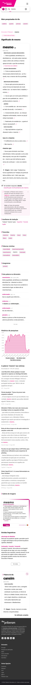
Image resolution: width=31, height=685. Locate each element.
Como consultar (5, 653)
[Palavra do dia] (27, 573)
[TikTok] (8, 639)
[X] (13, 639)
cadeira (4, 24)
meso (24, 235)
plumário (5, 315)
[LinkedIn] (11, 639)
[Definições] (25, 9)
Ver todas (15, 564)
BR (6, 9)
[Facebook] (2, 639)
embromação (6, 308)
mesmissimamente (18, 249)
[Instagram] (5, 639)
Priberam (3, 668)
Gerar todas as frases (9, 35)
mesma (12, 235)
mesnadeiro (15, 255)
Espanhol (19, 222)
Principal (3, 647)
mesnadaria (6, 255)
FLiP (2, 670)
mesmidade (6, 249)
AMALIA (6, 195)
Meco (4, 238)
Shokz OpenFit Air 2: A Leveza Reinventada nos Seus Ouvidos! (15, 472)
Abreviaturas (4, 655)
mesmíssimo (7, 252)
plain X (2, 674)
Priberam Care (4, 676)
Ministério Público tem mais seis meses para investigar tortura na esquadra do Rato (14, 409)
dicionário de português (10, 628)
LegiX (2, 672)
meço (19, 235)
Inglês (4, 224)
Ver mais (15, 324)
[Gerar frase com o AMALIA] (4, 79)
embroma (5, 301)
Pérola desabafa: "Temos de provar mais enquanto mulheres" (13, 393)
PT (3, 9)
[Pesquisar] (9, 9)
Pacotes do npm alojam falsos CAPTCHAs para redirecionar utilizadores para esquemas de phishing (15, 451)
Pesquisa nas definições (7, 649)
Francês (25, 222)
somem (5, 266)
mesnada (22, 252)
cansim (25, 24)
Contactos (3, 666)
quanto (11, 24)
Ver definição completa (21, 615)
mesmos (5, 235)
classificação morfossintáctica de (16, 188)
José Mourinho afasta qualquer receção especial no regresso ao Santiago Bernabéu (14, 373)
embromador (6, 294)
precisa (18, 24)
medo (10, 238)
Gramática (3, 657)
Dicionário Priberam (7, 32)
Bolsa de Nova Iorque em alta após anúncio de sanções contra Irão (15, 429)
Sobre (2, 651)
